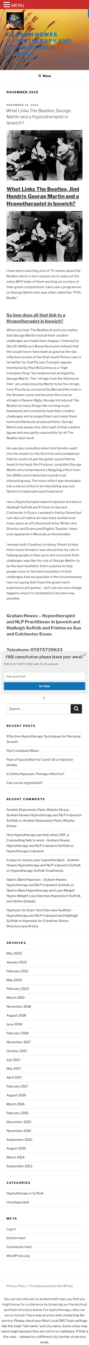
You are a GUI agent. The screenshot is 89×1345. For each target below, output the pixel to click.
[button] (44, 656)
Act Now (44, 686)
